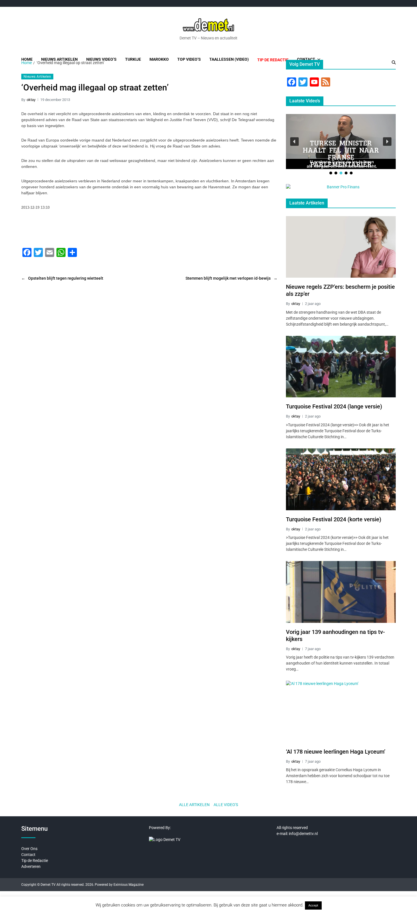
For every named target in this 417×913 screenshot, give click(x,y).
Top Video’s (189, 59)
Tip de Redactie (34, 860)
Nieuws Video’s (101, 59)
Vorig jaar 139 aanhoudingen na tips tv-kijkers (335, 635)
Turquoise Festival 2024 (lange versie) (334, 406)
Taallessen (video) (229, 59)
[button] (294, 141)
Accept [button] (313, 905)
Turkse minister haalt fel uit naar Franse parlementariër (341, 153)
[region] (341, 145)
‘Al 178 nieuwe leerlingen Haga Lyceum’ (335, 751)
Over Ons (29, 848)
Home (27, 59)
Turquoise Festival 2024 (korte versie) (333, 519)
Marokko (159, 59)
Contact (306, 59)
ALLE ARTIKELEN (194, 804)
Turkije (133, 59)
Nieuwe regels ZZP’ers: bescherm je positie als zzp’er (340, 290)
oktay (31, 100)
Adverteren (31, 866)
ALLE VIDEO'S (226, 804)
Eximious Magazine (128, 885)
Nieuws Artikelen (59, 59)
